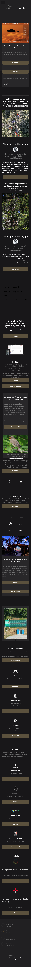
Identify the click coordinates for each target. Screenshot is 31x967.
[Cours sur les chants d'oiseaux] (10, 484)
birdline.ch (15, 779)
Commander (15, 71)
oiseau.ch (15, 801)
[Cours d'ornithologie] (21, 484)
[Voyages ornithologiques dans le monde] (10, 526)
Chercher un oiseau (15, 386)
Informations (15, 62)
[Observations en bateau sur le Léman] (21, 519)
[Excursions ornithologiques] (10, 519)
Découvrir (15, 582)
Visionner (15, 336)
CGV (20, 955)
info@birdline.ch (10, 926)
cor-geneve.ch (15, 735)
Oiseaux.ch (18, 8)
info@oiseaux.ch (10, 945)
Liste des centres (15, 660)
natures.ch (15, 824)
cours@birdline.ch (10, 939)
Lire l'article (15, 177)
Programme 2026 (15, 427)
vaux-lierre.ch (15, 711)
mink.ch (15, 913)
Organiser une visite (15, 591)
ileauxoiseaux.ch (15, 846)
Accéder (15, 380)
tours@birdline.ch (10, 932)
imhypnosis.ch (15, 881)
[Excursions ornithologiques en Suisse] (21, 526)
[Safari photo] (10, 532)
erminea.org (15, 686)
